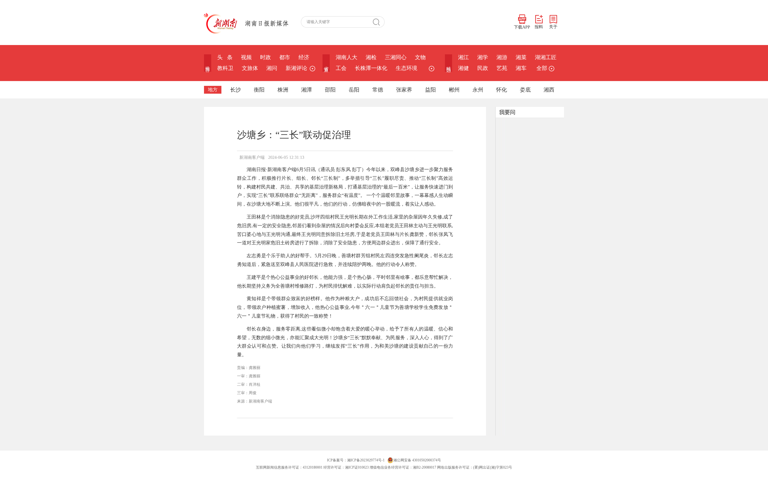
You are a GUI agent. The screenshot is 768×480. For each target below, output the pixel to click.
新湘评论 (296, 68)
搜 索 (379, 22)
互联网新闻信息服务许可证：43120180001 (289, 467)
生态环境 (406, 68)
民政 (482, 68)
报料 (539, 27)
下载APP (522, 27)
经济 (303, 57)
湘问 (271, 68)
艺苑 (501, 68)
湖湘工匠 (545, 57)
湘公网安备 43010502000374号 (417, 460)
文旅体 (250, 68)
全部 (542, 68)
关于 (553, 27)
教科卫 (225, 68)
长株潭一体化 (371, 68)
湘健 (463, 68)
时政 (265, 57)
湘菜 (521, 57)
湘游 (501, 57)
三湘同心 (395, 57)
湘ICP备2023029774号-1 (366, 460)
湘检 (371, 57)
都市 (284, 57)
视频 (246, 57)
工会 (341, 68)
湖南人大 (346, 57)
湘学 (482, 57)
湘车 (521, 68)
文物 (420, 57)
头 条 (224, 57)
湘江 (463, 57)
